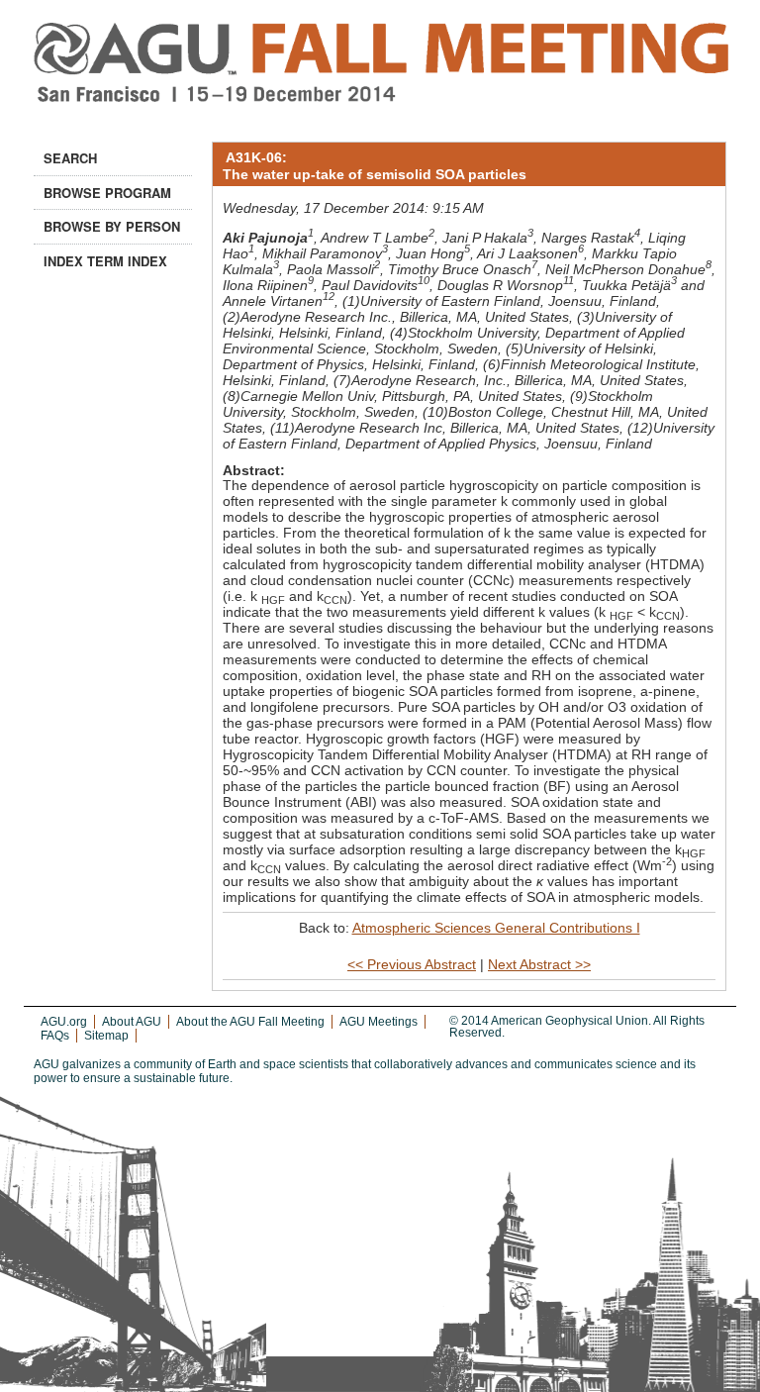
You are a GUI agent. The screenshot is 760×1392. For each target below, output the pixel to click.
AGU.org (64, 1022)
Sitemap (106, 1036)
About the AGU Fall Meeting (250, 1022)
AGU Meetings (378, 1022)
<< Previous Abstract (411, 964)
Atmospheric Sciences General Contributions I (496, 928)
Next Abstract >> (539, 964)
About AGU (131, 1022)
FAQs (55, 1036)
